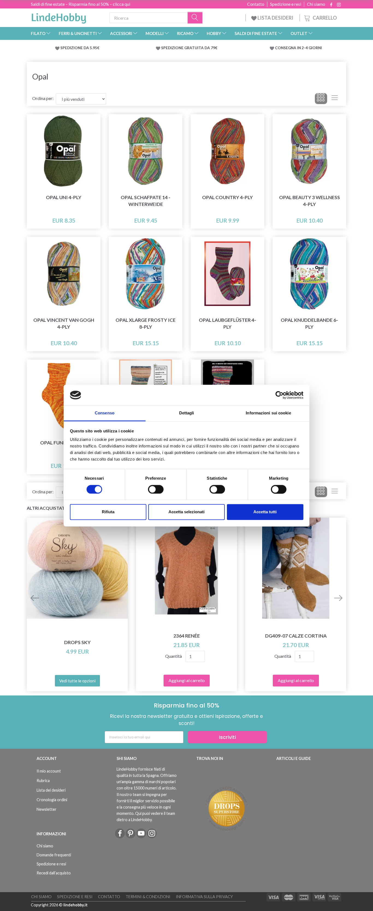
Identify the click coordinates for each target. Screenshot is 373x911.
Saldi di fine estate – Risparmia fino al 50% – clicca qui (80, 4)
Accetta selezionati (186, 512)
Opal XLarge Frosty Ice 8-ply (146, 323)
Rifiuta (108, 512)
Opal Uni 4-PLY (63, 197)
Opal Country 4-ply (227, 197)
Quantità (173, 656)
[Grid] (321, 98)
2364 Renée (186, 636)
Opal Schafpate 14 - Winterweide (145, 200)
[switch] (156, 489)
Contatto (255, 4)
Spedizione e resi (285, 4)
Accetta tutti (265, 512)
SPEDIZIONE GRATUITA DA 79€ (189, 48)
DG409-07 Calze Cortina (296, 636)
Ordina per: (43, 98)
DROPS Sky (77, 642)
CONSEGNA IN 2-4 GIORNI (298, 48)
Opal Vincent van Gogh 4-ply (63, 323)
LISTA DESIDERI (275, 18)
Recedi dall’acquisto (54, 873)
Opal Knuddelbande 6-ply (309, 323)
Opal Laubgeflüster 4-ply (227, 323)
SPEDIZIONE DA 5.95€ (79, 48)
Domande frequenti (54, 855)
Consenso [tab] (104, 413)
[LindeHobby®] (58, 17)
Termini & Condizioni (148, 896)
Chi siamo (316, 4)
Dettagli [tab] (186, 413)
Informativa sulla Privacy (204, 896)
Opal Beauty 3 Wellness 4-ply (309, 200)
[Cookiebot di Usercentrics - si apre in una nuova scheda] (279, 395)
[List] (334, 98)
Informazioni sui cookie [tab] (268, 413)
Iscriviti (227, 737)
